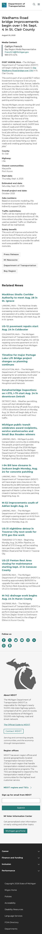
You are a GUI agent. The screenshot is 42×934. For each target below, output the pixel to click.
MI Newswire (11, 260)
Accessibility (10, 903)
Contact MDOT (14, 731)
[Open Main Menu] (38, 4)
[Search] (34, 4)
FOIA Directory (12, 922)
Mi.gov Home (11, 890)
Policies (8, 896)
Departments (11, 929)
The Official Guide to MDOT (17, 725)
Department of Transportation (20, 265)
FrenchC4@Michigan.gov (17, 52)
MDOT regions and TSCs (16, 787)
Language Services (13, 916)
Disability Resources (14, 909)
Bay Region (10, 271)
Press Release (11, 254)
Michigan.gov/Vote (15, 831)
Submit (21, 808)
